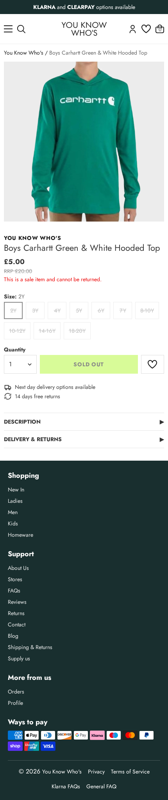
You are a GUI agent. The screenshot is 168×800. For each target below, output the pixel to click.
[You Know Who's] (84, 29)
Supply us (19, 658)
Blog (13, 636)
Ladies (15, 501)
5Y (79, 310)
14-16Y (47, 331)
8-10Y (147, 310)
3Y (35, 310)
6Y (101, 310)
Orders (16, 691)
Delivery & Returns (84, 439)
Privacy (96, 771)
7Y (123, 310)
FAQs (14, 590)
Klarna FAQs (66, 786)
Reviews (17, 602)
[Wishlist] (146, 29)
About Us (18, 568)
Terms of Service (130, 771)
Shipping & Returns (30, 647)
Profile (15, 703)
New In (16, 489)
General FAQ (101, 786)
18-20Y (77, 331)
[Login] (133, 29)
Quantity (14, 349)
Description (84, 422)
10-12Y (17, 331)
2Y (13, 310)
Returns (16, 613)
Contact (16, 624)
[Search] (21, 29)
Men (13, 512)
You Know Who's (23, 53)
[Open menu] (8, 29)
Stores (15, 579)
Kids (13, 523)
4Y (57, 310)
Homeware (20, 535)
